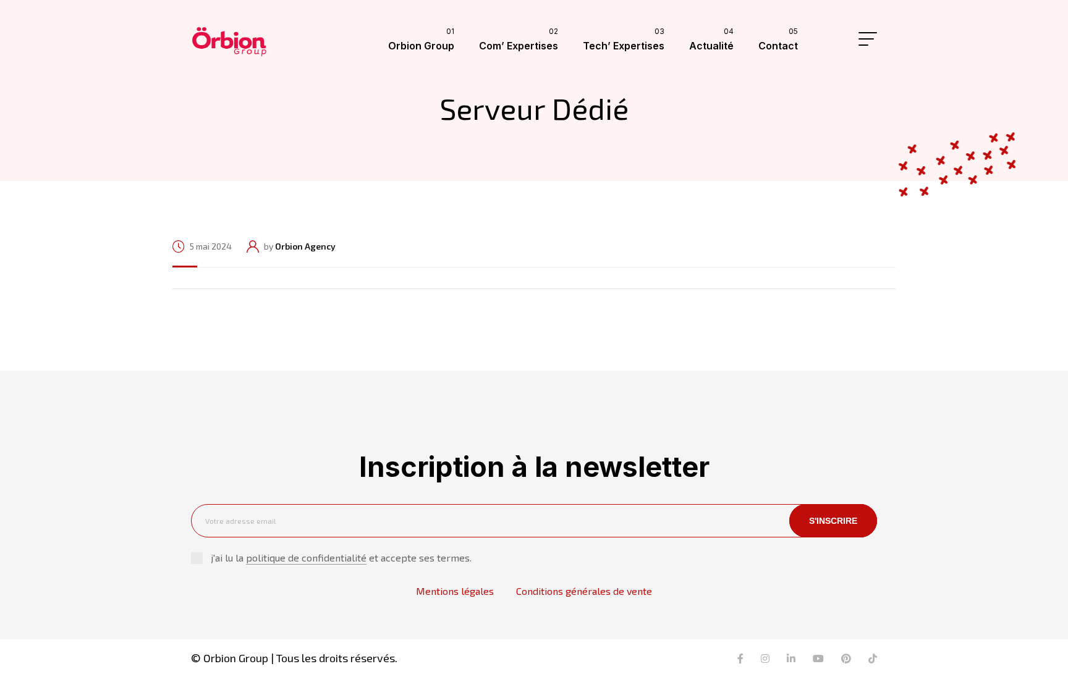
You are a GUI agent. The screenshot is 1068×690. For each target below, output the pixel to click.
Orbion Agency (305, 246)
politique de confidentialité (306, 557)
